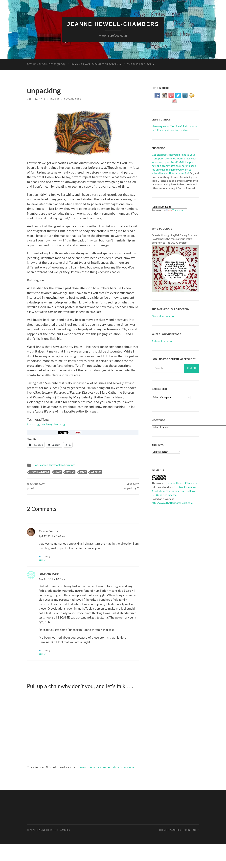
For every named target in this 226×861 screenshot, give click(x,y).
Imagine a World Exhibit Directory (94, 64)
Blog (35, 465)
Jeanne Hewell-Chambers (113, 24)
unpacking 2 (131, 486)
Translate (177, 210)
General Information (163, 316)
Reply (42, 561)
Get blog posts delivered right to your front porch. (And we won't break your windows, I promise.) (174, 158)
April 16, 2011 (36, 99)
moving (70, 472)
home (58, 472)
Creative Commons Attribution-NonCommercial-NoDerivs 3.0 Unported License (174, 491)
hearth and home (39, 472)
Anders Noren (180, 830)
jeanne (54, 99)
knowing (33, 424)
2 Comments (72, 99)
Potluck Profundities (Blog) (46, 64)
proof (36, 486)
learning (59, 424)
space (83, 472)
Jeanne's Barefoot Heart (52, 465)
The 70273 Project (139, 64)
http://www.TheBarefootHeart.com (172, 503)
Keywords (158, 420)
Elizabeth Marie (49, 574)
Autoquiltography (162, 341)
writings (70, 465)
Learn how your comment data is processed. (108, 767)
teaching (46, 424)
